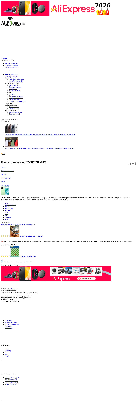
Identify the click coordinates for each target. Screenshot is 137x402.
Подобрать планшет (11, 76)
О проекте (8, 320)
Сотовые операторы (16, 96)
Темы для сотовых (15, 87)
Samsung (8, 351)
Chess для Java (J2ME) (27, 256)
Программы (13, 89)
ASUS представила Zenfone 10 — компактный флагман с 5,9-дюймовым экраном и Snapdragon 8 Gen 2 (40, 148)
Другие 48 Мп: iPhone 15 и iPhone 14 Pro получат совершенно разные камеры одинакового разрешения (40, 134)
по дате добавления (7, 224)
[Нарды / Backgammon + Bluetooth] (14, 236)
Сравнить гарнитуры (16, 81)
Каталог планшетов (11, 74)
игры (6, 203)
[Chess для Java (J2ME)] (14, 256)
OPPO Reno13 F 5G (11, 381)
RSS (3, 154)
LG (6, 352)
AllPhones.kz (14, 289)
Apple (7, 356)
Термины (12, 94)
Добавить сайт (14, 108)
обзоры (7, 210)
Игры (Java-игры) (15, 90)
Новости (4, 58)
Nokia (7, 349)
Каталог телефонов (11, 63)
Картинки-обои (14, 85)
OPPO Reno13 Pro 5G (12, 377)
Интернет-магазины (16, 98)
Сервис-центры (14, 99)
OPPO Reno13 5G (11, 379)
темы (6, 214)
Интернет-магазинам (12, 324)
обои (6, 212)
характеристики (10, 205)
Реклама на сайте (11, 322)
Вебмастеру (9, 328)
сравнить (8, 217)
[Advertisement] (68, 42)
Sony (6, 354)
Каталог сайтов (14, 107)
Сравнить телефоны (12, 67)
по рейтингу (19, 224)
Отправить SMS (14, 114)
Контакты (8, 326)
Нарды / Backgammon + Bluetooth (31, 236)
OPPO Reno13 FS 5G (12, 382)
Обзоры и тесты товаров (17, 101)
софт (6, 215)
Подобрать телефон (11, 65)
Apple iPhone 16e (10, 384)
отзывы (7, 206)
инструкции (9, 208)
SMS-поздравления (15, 112)
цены (6, 219)
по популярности (29, 224)
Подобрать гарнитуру (16, 80)
